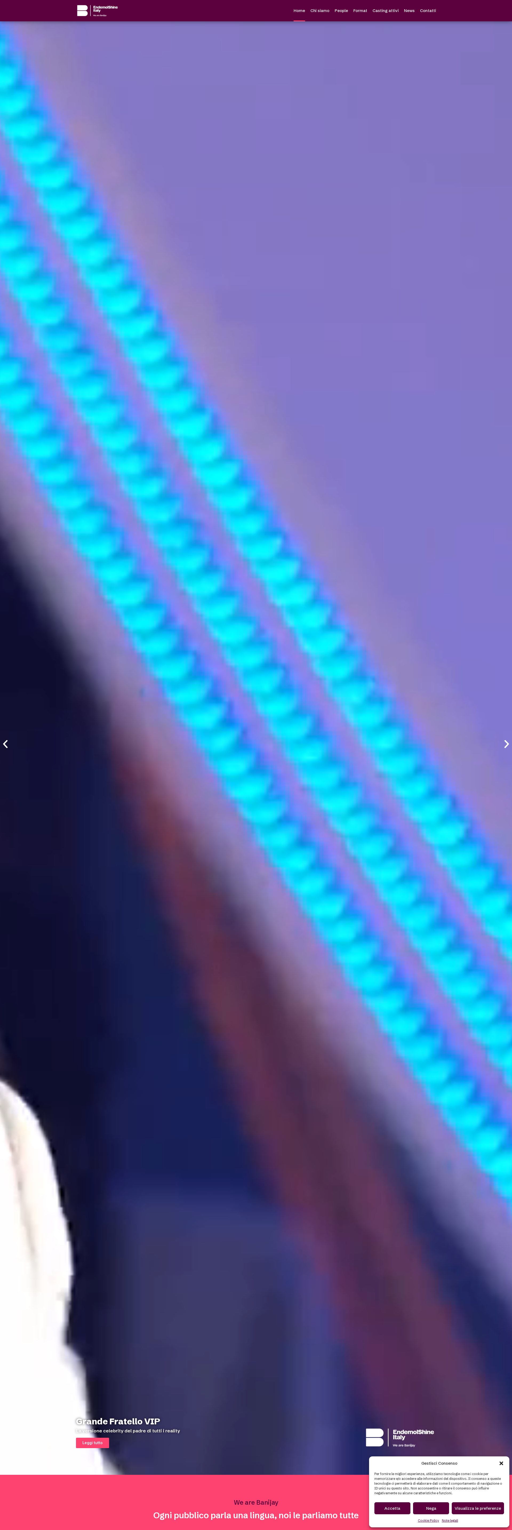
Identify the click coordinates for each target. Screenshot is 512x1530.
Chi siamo (319, 10)
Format (360, 10)
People (341, 10)
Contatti (428, 10)
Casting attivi (386, 10)
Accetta (392, 1508)
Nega (431, 1508)
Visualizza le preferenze (478, 1508)
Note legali (450, 1521)
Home (299, 10)
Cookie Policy (428, 1521)
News (409, 10)
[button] (501, 1463)
